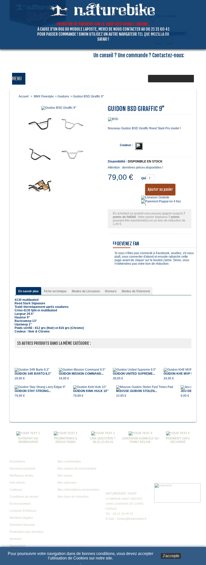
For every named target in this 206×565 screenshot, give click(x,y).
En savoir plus (28, 291)
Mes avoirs (65, 475)
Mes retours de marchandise (77, 468)
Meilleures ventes (22, 475)
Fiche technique (55, 291)
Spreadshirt (17, 546)
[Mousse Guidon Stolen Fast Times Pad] (144, 387)
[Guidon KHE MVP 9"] (179, 370)
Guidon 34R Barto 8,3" (33, 373)
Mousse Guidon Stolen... (136, 391)
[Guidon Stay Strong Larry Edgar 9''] (40, 387)
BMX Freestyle (44, 96)
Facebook (108, 455)
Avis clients (17, 482)
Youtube (118, 455)
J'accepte (171, 556)
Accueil (24, 96)
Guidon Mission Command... (81, 373)
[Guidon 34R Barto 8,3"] (33, 370)
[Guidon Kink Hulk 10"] (91, 387)
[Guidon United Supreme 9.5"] (134, 370)
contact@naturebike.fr (131, 519)
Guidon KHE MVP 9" (179, 373)
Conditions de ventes (24, 496)
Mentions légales (21, 518)
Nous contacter (120, 486)
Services (15, 539)
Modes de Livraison (86, 291)
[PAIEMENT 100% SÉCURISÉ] (178, 433)
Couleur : (126, 145)
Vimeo (127, 455)
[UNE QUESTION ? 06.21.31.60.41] (103, 433)
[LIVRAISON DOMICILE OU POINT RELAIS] (140, 433)
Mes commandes (69, 461)
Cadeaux (16, 489)
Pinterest (127, 468)
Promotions (17, 461)
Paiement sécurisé (22, 525)
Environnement (20, 503)
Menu (17, 78)
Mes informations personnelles (78, 489)
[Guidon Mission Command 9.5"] (82, 370)
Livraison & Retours (23, 511)
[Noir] (139, 146)
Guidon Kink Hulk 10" (91, 391)
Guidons (63, 96)
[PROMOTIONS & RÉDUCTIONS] (65, 433)
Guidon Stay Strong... (33, 391)
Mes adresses (67, 482)
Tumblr (108, 468)
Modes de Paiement (136, 291)
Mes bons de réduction (73, 496)
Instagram (137, 455)
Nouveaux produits (22, 468)
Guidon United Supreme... (134, 373)
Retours (111, 291)
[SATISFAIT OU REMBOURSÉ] (28, 433)
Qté (143, 178)
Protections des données (26, 532)
